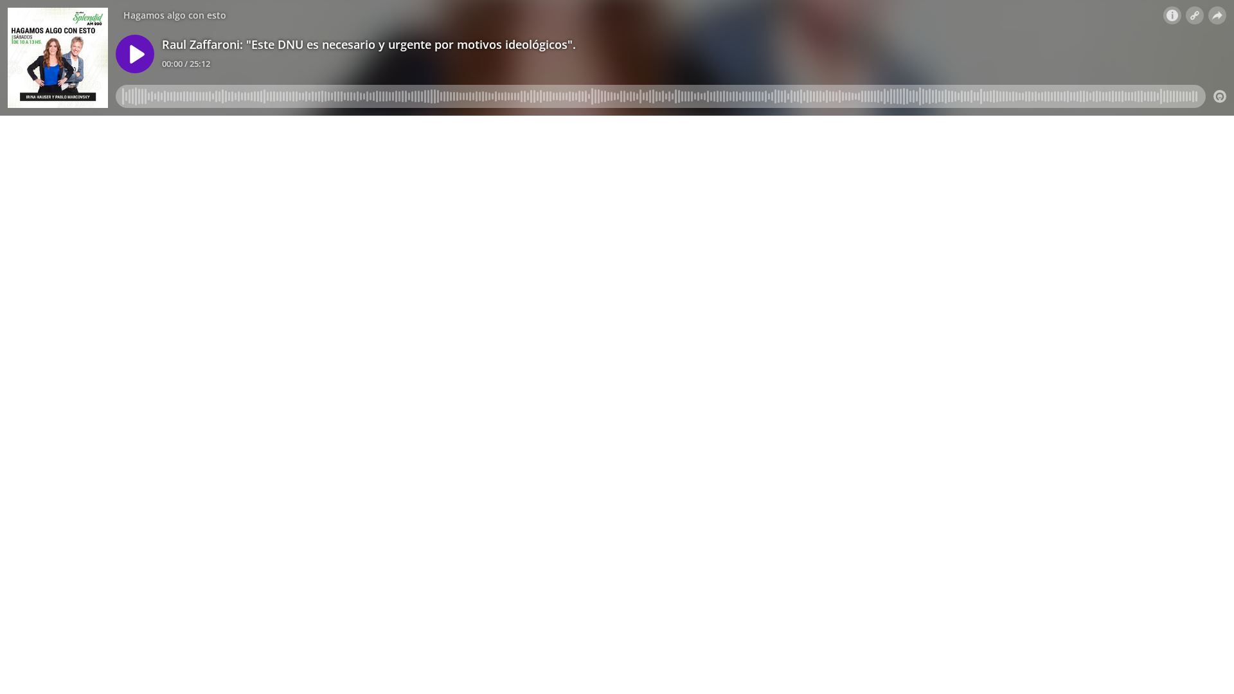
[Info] (1172, 15)
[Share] (1217, 15)
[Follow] (1195, 15)
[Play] (135, 54)
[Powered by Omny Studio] (1219, 96)
